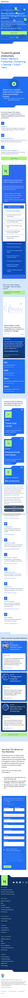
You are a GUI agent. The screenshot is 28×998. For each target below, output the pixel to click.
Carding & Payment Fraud (7, 961)
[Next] (8, 334)
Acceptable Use (21, 991)
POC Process (4, 912)
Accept (14, 506)
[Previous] (5, 334)
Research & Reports (6, 901)
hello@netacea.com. (8, 987)
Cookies (2, 993)
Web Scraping (4, 965)
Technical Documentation (7, 909)
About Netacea (4, 927)
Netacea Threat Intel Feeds (7, 892)
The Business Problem (6, 918)
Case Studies (4, 921)
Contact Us (4, 932)
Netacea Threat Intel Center (7, 894)
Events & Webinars (5, 907)
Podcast (3, 905)
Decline (14, 510)
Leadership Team (5, 930)
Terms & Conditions (12, 991)
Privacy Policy (12, 800)
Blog (2, 903)
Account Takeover (5, 957)
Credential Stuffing (5, 959)
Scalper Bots (4, 963)
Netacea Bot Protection (6, 889)
